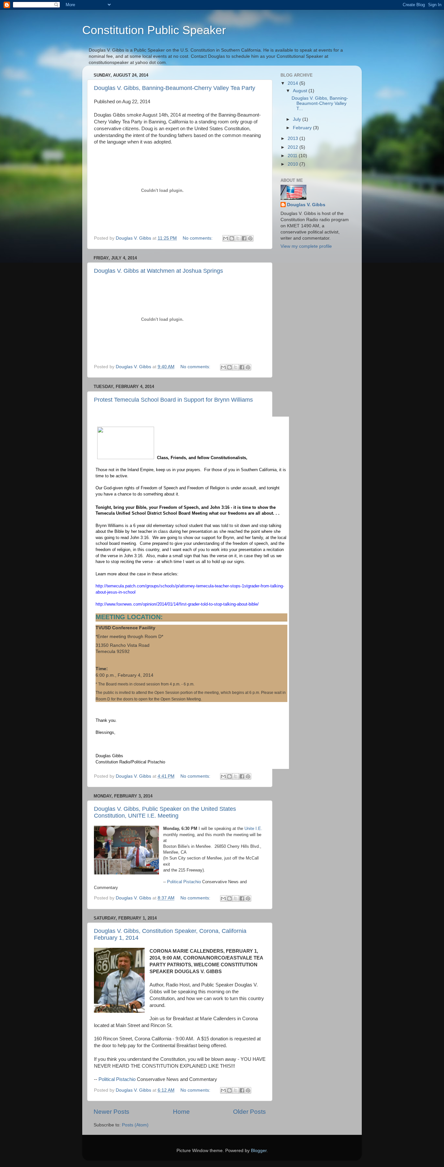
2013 (293, 138)
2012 (293, 147)
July (297, 119)
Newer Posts (111, 1111)
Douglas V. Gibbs (306, 204)
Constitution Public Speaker (154, 30)
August (300, 90)
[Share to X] (238, 238)
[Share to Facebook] (244, 238)
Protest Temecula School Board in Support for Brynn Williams (173, 399)
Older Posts (249, 1111)
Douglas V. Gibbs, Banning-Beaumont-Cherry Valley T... (320, 103)
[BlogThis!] (232, 238)
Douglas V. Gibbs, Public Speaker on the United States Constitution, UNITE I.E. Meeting (165, 812)
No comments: (198, 238)
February (303, 127)
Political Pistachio (184, 881)
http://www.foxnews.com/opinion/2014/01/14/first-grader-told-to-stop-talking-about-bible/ (177, 604)
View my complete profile (306, 246)
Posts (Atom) (135, 1125)
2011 (293, 155)
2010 (293, 164)
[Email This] (225, 238)
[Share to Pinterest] (250, 238)
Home (181, 1111)
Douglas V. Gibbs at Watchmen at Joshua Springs (158, 271)
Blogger (259, 1150)
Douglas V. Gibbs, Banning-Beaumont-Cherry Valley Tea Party (174, 88)
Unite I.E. (253, 828)
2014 (293, 83)
